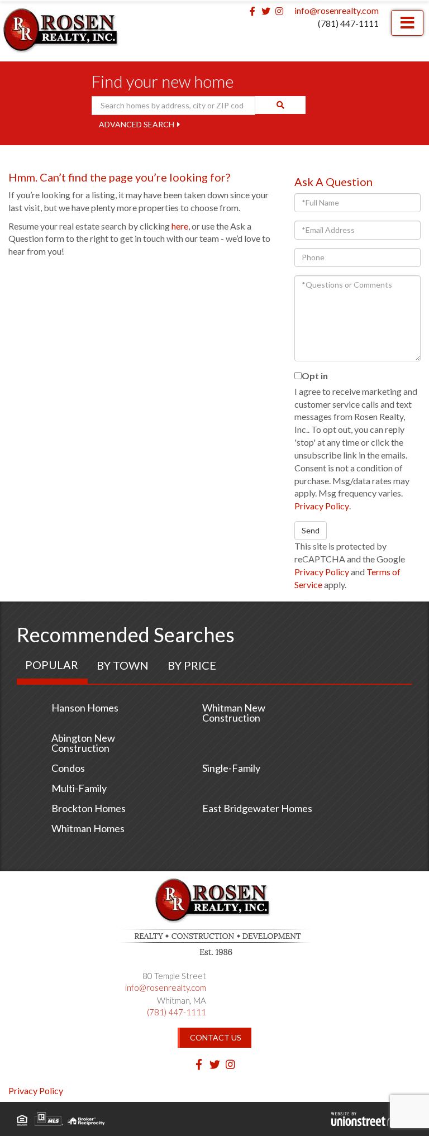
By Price (192, 665)
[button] (280, 105)
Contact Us (215, 1037)
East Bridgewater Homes (257, 808)
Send (311, 530)
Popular (51, 664)
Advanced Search (136, 124)
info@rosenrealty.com (336, 10)
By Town (123, 665)
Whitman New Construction (233, 713)
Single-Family (231, 768)
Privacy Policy (321, 505)
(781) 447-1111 (348, 23)
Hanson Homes (84, 708)
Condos (68, 768)
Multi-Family (79, 788)
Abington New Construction (83, 743)
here (179, 226)
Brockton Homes (88, 808)
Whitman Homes (88, 828)
